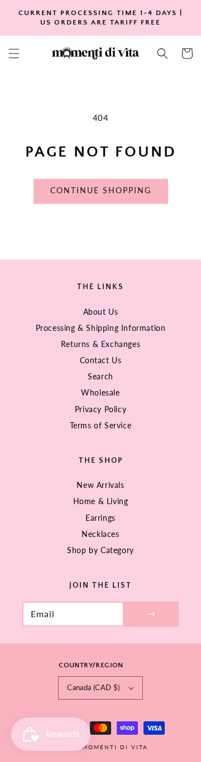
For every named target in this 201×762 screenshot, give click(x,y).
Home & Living (100, 501)
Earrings (100, 517)
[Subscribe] (151, 614)
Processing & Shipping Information (101, 328)
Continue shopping (100, 190)
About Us (100, 311)
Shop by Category (100, 550)
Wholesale (100, 392)
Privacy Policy (100, 409)
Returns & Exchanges (100, 344)
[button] (14, 53)
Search (100, 376)
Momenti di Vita (115, 747)
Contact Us (101, 360)
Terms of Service (101, 425)
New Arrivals (100, 485)
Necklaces (100, 534)
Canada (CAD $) (93, 687)
